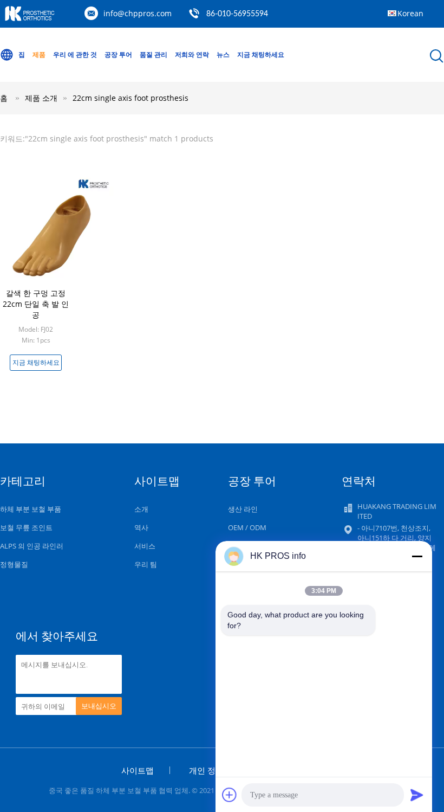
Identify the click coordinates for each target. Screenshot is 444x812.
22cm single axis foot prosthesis (130, 98)
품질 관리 (153, 54)
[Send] (417, 795)
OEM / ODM (247, 527)
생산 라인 (243, 509)
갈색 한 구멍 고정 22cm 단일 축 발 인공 (36, 304)
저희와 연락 (192, 54)
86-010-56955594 (237, 14)
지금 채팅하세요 (260, 54)
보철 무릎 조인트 (26, 527)
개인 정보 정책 (215, 770)
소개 (141, 509)
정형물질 (14, 564)
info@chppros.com (137, 13)
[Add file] (229, 795)
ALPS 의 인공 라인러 (31, 546)
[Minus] (416, 556)
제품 (38, 54)
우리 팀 (145, 564)
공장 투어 (118, 54)
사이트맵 (137, 770)
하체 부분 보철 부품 (30, 509)
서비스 (144, 546)
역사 (141, 527)
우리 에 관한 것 (75, 54)
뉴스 (223, 54)
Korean (410, 13)
